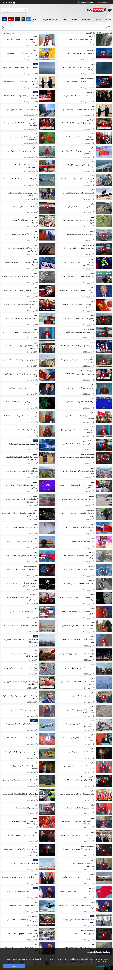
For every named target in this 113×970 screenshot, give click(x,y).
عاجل (17, 19)
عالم (75, 19)
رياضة (64, 19)
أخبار (99, 19)
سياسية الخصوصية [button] (102, 965)
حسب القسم (8, 33)
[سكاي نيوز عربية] (99, 10)
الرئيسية (109, 19)
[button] (11, 19)
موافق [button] (14, 966)
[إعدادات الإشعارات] (23, 19)
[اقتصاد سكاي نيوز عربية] (28, 19)
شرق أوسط (86, 19)
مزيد (35, 19)
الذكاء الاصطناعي (51, 19)
